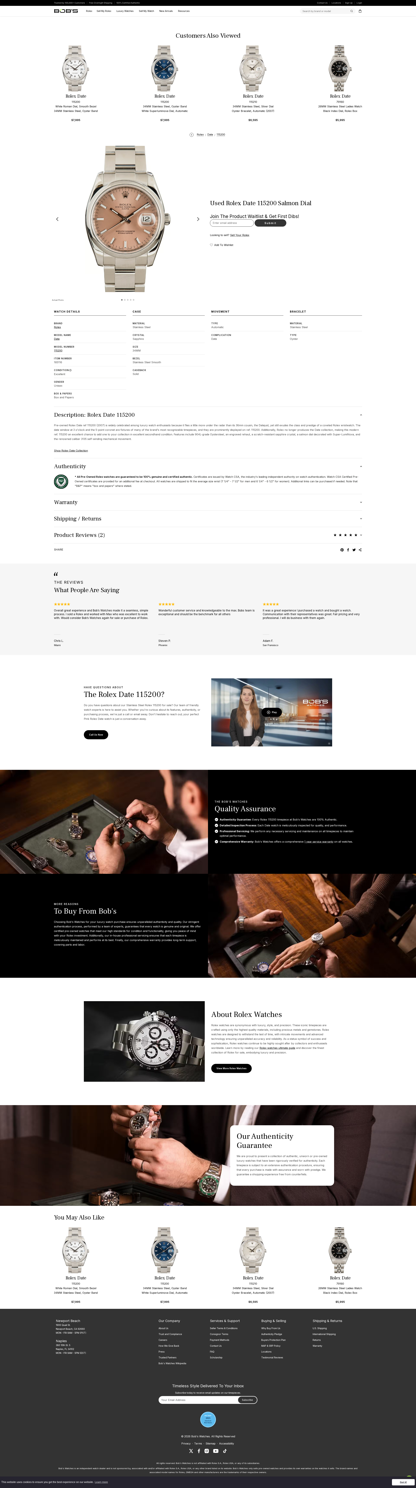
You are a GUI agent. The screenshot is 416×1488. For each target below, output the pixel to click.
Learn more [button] (101, 1482)
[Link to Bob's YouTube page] (215, 1451)
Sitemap (210, 1443)
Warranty (317, 1345)
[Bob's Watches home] (66, 11)
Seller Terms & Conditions (224, 1328)
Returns (317, 1340)
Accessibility (226, 1443)
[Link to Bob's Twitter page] (191, 1451)
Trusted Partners (167, 1357)
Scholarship (216, 1357)
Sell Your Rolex (239, 235)
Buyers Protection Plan (273, 1340)
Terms (198, 1443)
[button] (198, 219)
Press (162, 1351)
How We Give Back (169, 1345)
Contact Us (322, 3)
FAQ (212, 1351)
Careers (163, 1340)
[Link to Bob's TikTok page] (225, 1451)
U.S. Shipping (320, 1328)
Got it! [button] (403, 1482)
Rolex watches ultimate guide (277, 1048)
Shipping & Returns (327, 1321)
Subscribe (247, 1399)
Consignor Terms (219, 1334)
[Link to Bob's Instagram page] (206, 1451)
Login (359, 3)
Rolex (57, 327)
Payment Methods (219, 1340)
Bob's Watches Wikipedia (172, 1363)
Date (57, 338)
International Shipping (324, 1334)
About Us (163, 1328)
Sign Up (349, 3)
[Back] (192, 134)
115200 (58, 350)
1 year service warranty (318, 841)
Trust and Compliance (170, 1334)
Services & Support (225, 1321)
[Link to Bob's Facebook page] (199, 1451)
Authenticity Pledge (271, 1334)
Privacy (186, 1443)
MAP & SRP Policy (270, 1345)
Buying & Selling (273, 1321)
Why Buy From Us (270, 1328)
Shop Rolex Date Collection (71, 450)
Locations (336, 3)
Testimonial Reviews (272, 1357)
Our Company (169, 1321)
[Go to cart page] (360, 11)
